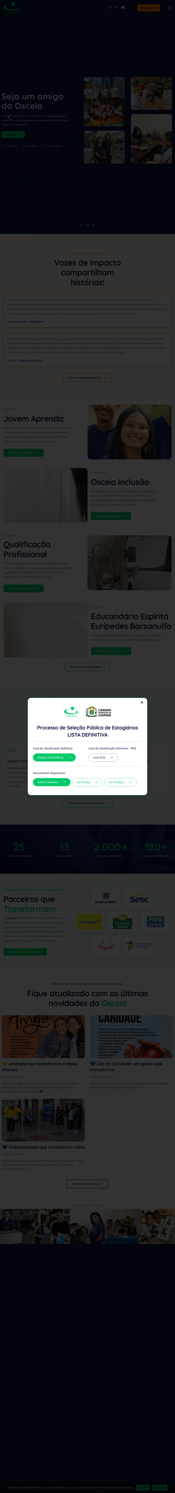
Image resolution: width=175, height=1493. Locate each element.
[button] (142, 702)
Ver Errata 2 (116, 782)
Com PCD (99, 757)
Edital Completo (48, 782)
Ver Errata (83, 782)
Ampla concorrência (50, 757)
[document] (87, 746)
